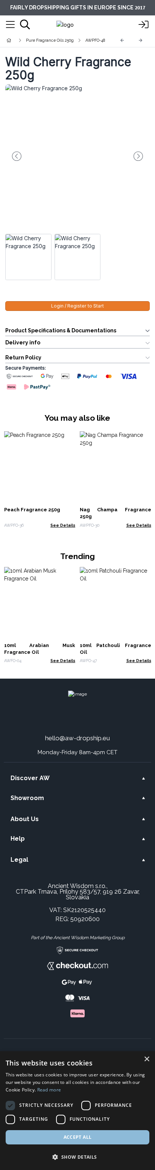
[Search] (25, 24)
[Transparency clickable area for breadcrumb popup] (48, 40)
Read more (49, 1090)
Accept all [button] (78, 1137)
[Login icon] (143, 25)
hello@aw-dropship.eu (77, 738)
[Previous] (122, 40)
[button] (77, 1156)
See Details (62, 525)
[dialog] (77, 1110)
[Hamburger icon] (10, 25)
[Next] (141, 40)
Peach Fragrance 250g (32, 509)
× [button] (146, 1059)
